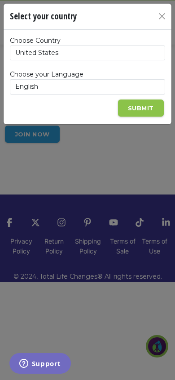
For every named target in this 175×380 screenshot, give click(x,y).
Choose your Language (46, 74)
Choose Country (35, 40)
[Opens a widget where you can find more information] (40, 364)
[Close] (162, 16)
